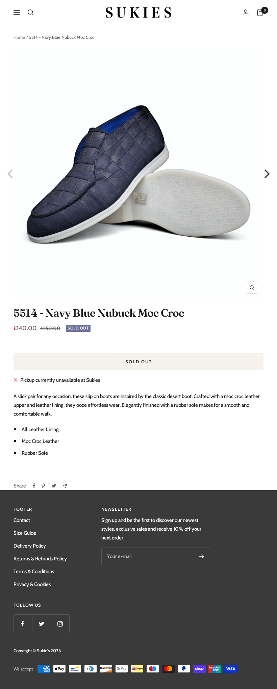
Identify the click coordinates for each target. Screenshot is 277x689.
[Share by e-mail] (65, 486)
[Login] (246, 12)
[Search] (31, 12)
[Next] (266, 174)
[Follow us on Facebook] (23, 623)
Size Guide (25, 533)
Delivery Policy (30, 546)
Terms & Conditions (34, 571)
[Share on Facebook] (34, 485)
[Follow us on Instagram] (60, 623)
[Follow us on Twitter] (41, 623)
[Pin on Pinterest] (43, 485)
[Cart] (260, 12)
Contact (22, 520)
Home (19, 37)
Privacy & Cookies (32, 584)
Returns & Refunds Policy (40, 559)
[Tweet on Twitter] (54, 485)
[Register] (201, 556)
